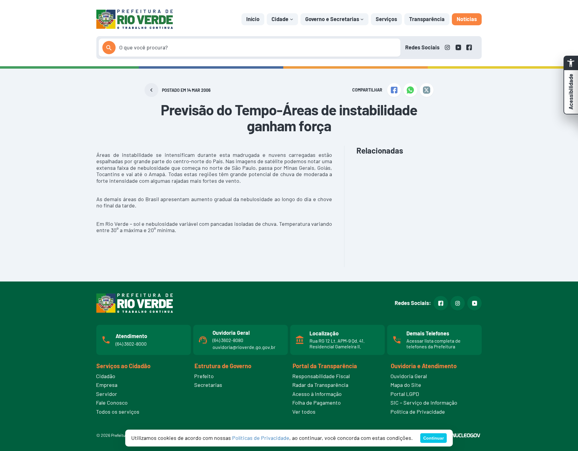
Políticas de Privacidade (260, 437)
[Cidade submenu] (291, 19)
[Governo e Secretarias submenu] (362, 19)
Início (252, 19)
